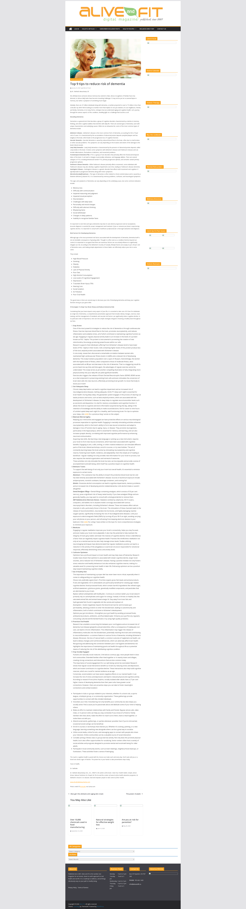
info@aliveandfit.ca (135, 884)
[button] (96, 29)
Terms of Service (83, 887)
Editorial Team (87, 88)
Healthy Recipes (128, 29)
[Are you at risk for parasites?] (131, 806)
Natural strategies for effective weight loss (105, 822)
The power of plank (133, 794)
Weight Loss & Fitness (76, 79)
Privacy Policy (72, 887)
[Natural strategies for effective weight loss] (105, 806)
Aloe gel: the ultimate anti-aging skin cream (87, 794)
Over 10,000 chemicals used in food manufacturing (78, 823)
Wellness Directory (147, 29)
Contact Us (161, 29)
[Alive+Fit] (70, 29)
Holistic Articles (88, 29)
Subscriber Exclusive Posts (110, 29)
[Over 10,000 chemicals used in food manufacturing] (79, 806)
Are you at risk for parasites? (130, 820)
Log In (76, 29)
